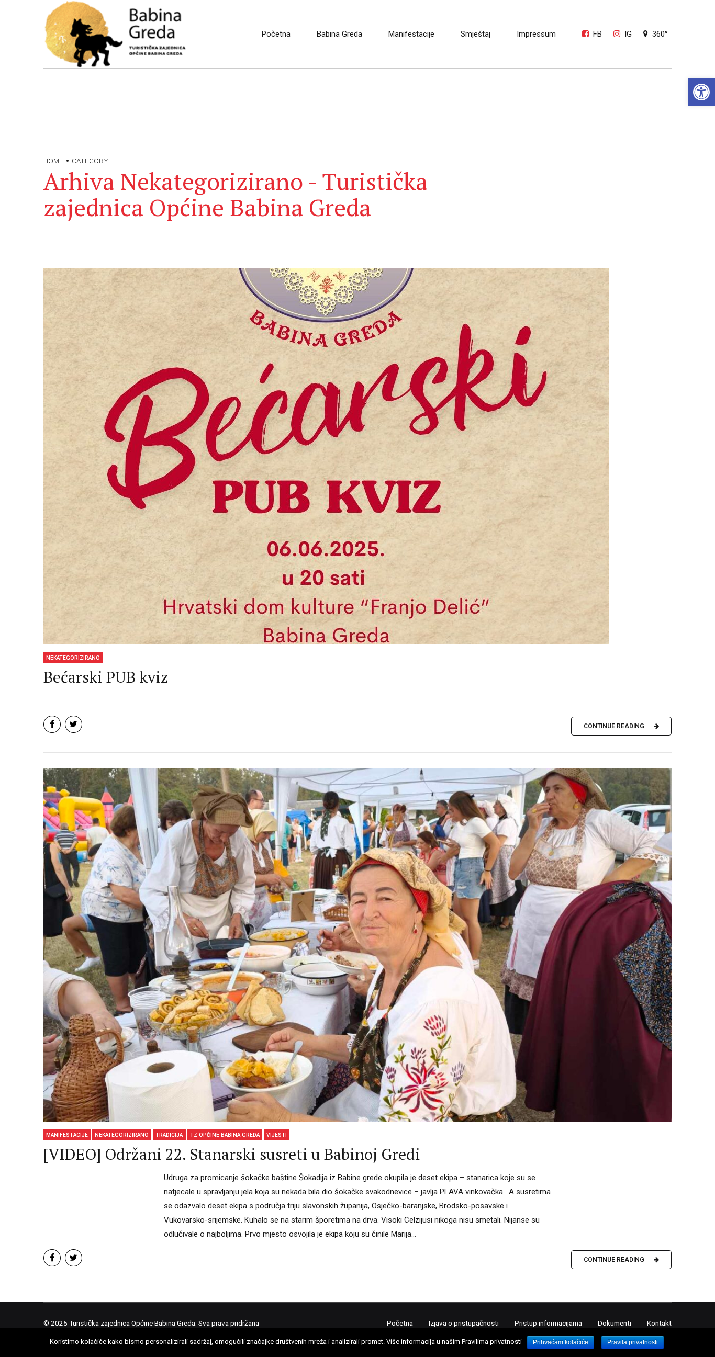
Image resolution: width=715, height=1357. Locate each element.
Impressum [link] (536, 34)
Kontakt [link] (659, 1323)
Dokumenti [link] (614, 1323)
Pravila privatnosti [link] (632, 1342)
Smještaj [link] (475, 34)
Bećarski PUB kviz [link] (106, 676)
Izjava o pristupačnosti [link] (464, 1323)
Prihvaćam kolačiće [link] (560, 1342)
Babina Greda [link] (339, 34)
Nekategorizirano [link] (73, 658)
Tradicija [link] (169, 1135)
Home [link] (53, 160)
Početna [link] (276, 34)
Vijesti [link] (276, 1135)
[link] (701, 92)
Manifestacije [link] (411, 34)
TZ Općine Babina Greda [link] (225, 1135)
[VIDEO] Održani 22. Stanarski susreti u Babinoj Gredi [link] (231, 1154)
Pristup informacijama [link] (548, 1323)
